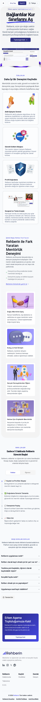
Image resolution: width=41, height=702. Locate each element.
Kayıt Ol (22, 3)
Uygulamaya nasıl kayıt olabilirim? (14, 589)
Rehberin (16, 695)
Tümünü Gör (9, 597)
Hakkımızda (6, 677)
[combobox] (33, 3)
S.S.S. (4, 685)
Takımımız (6, 681)
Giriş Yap (13, 3)
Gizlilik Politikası (21, 699)
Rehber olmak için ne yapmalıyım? (14, 583)
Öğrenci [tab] (27, 472)
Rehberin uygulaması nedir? (12, 556)
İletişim (35, 677)
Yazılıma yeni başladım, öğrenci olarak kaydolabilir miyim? (16, 569)
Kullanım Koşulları (9, 699)
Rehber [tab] (13, 472)
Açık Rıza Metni (33, 699)
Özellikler (22, 677)
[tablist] (20, 472)
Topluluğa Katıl (19, 40)
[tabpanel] (20, 502)
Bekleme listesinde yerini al (16, 284)
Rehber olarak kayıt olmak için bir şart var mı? (19, 562)
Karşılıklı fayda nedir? (9, 577)
